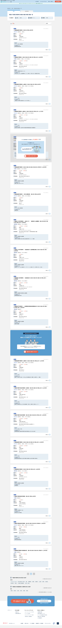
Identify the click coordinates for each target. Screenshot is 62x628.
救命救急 (46, 581)
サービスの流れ (27, 613)
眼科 (26, 581)
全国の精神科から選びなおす (48, 587)
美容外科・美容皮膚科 (21, 583)
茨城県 (24, 590)
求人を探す (37, 1)
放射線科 (36, 581)
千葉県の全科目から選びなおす (47, 578)
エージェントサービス (43, 1)
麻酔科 (43, 581)
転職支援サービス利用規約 (39, 623)
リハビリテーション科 (13, 581)
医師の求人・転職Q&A (28, 616)
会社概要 (22, 623)
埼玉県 (18, 590)
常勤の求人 (17, 611)
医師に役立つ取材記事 (41, 616)
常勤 (13, 11)
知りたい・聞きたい (50, 1)
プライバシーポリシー (48, 623)
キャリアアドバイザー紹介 (29, 614)
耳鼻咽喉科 (29, 581)
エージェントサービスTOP (29, 611)
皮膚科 (33, 581)
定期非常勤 (27, 11)
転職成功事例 (40, 611)
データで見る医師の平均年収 (42, 614)
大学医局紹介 (40, 617)
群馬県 (27, 590)
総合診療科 (12, 583)
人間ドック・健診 (27, 583)
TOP (57, 623)
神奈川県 (15, 590)
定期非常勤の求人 (18, 613)
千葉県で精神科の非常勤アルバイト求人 (44, 592)
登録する (58, 1)
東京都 (11, 590)
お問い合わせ (26, 623)
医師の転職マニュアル (41, 613)
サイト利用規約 (32, 623)
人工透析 (40, 581)
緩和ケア (16, 583)
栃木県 (21, 590)
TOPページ (10, 610)
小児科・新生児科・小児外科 (21, 581)
